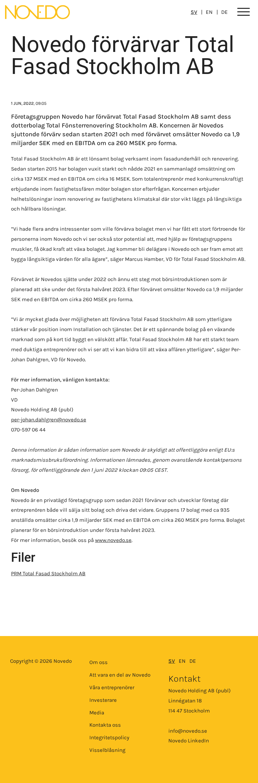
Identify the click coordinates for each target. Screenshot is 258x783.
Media (96, 712)
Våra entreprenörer (111, 687)
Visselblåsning (107, 750)
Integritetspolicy (109, 737)
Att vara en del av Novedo (119, 675)
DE (224, 12)
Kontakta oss (105, 725)
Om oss (98, 662)
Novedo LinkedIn (188, 740)
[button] (243, 12)
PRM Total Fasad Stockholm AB (48, 573)
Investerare (103, 700)
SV (194, 12)
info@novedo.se (187, 731)
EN (209, 12)
